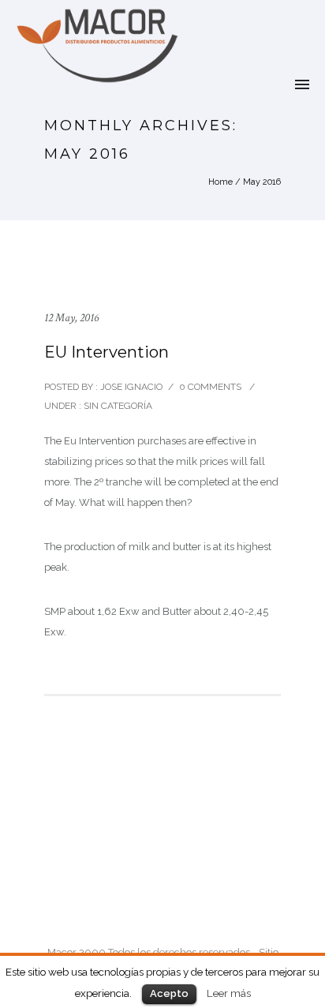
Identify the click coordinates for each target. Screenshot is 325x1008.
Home (220, 182)
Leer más (229, 993)
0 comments (210, 386)
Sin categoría (116, 405)
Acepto (169, 993)
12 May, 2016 (71, 317)
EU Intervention (106, 352)
